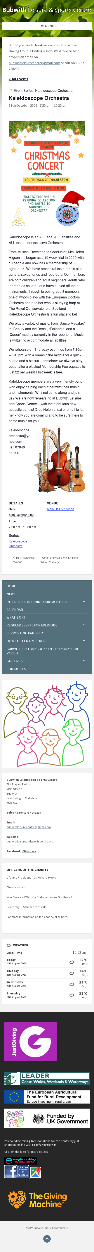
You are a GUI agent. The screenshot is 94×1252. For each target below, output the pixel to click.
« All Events (18, 78)
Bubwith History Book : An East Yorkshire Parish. (43, 651)
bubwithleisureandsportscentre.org (30, 841)
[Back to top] (47, 1239)
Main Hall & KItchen (60, 509)
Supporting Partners (26, 633)
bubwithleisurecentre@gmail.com (34, 63)
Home (11, 586)
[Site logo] (47, 13)
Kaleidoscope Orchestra (18, 543)
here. (64, 917)
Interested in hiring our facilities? (38, 602)
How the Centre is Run (26, 641)
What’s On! (16, 617)
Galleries (15, 661)
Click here (29, 851)
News (11, 594)
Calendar (15, 609)
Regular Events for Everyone (32, 625)
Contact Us (16, 669)
